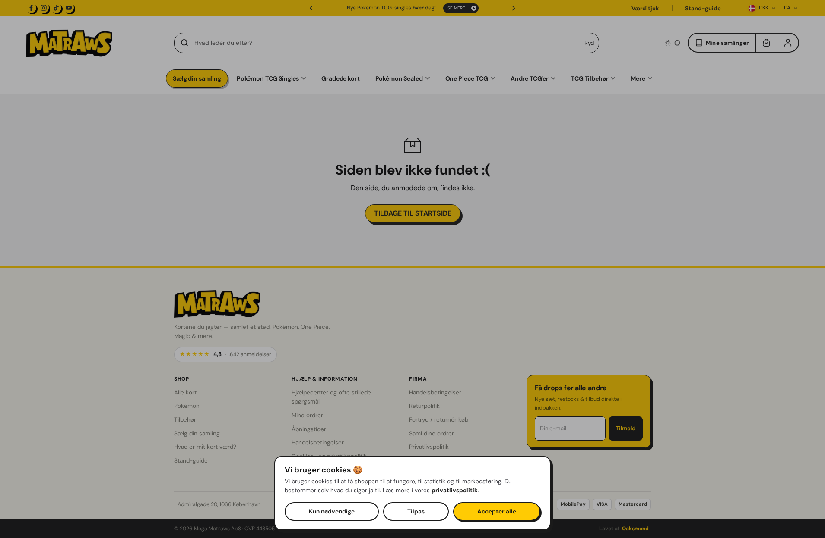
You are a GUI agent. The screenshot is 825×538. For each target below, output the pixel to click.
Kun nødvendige (332, 511)
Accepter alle (496, 511)
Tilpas (416, 511)
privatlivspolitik (455, 490)
